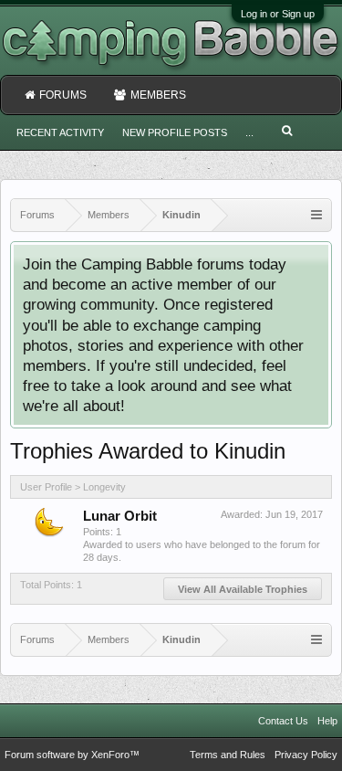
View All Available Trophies (242, 589)
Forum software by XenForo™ (72, 754)
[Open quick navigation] (316, 215)
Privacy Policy (306, 754)
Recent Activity (60, 132)
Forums (63, 95)
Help (327, 720)
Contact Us (283, 720)
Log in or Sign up (278, 13)
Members (158, 95)
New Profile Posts (174, 132)
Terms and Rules (227, 754)
